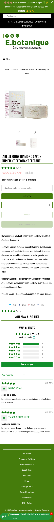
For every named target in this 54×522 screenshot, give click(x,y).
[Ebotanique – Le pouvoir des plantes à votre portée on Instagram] (12, 36)
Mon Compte (40, 21)
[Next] (34, 132)
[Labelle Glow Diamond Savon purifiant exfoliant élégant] (27, 104)
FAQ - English (27, 503)
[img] (8, 383)
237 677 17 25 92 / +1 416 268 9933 (20, 21)
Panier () (27, 26)
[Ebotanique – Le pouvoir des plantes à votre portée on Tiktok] (3, 36)
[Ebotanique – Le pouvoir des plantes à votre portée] (27, 45)
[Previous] (20, 132)
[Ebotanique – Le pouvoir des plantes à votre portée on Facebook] (7, 36)
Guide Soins (27, 475)
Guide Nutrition (27, 470)
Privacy (27, 481)
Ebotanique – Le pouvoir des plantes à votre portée (25, 510)
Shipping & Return (27, 486)
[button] (8, 311)
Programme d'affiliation (27, 459)
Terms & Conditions (27, 492)
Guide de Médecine (27, 464)
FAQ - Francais (27, 497)
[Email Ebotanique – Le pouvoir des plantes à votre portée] (17, 36)
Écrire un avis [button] (27, 364)
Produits (15, 69)
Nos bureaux (27, 453)
